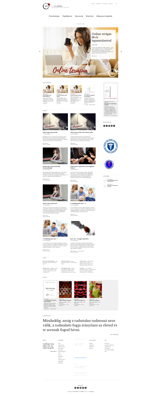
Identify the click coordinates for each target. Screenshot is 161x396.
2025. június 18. (107, 115)
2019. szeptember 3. (77, 304)
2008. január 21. (45, 215)
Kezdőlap (93, 3)
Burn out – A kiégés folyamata (79, 239)
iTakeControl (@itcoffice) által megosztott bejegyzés (85, 372)
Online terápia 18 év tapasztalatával (47, 96)
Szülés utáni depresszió (50, 203)
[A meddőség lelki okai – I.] (55, 228)
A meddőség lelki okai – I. (50, 239)
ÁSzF (105, 351)
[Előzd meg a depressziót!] (55, 121)
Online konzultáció (61, 359)
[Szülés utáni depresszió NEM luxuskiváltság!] (55, 155)
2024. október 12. (45, 143)
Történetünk (98, 3)
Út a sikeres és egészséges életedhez (89, 96)
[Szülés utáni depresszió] (55, 192)
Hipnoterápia (109, 101)
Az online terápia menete (75, 95)
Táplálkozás (67, 16)
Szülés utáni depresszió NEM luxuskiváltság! (51, 167)
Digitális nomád (61, 345)
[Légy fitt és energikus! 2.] (80, 289)
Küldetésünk (105, 3)
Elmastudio (92, 391)
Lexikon (59, 358)
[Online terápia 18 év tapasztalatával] (80, 52)
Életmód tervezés (61, 346)
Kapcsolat (111, 3)
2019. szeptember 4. (62, 304)
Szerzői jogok (107, 348)
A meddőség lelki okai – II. (78, 203)
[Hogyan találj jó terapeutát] (65, 289)
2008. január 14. (73, 214)
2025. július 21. (109, 179)
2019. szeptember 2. (92, 304)
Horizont (44, 144)
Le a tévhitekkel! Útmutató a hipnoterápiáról (112, 181)
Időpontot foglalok (104, 16)
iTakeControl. (75, 391)
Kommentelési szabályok (109, 349)
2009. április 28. (73, 180)
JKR (96, 44)
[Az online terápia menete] (76, 89)
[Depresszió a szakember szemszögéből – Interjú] (83, 155)
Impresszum (107, 343)
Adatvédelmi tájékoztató (109, 345)
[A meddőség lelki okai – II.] (83, 192)
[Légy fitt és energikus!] (95, 289)
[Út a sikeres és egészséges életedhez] (90, 89)
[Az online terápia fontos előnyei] (62, 89)
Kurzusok (79, 16)
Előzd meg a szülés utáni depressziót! (81, 132)
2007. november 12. (73, 251)
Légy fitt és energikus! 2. (79, 300)
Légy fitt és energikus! (94, 300)
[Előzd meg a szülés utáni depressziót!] (83, 121)
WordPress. (82, 391)
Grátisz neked (46, 299)
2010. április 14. (73, 143)
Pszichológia (54, 16)
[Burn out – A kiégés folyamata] (83, 228)
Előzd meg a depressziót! (50, 132)
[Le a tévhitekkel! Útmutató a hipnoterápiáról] (105, 181)
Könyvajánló (60, 356)
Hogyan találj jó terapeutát (65, 300)
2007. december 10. (46, 249)
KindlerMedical (47, 169)
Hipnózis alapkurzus (62, 351)
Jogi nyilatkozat (107, 346)
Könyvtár (90, 16)
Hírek (59, 353)
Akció (105, 101)
